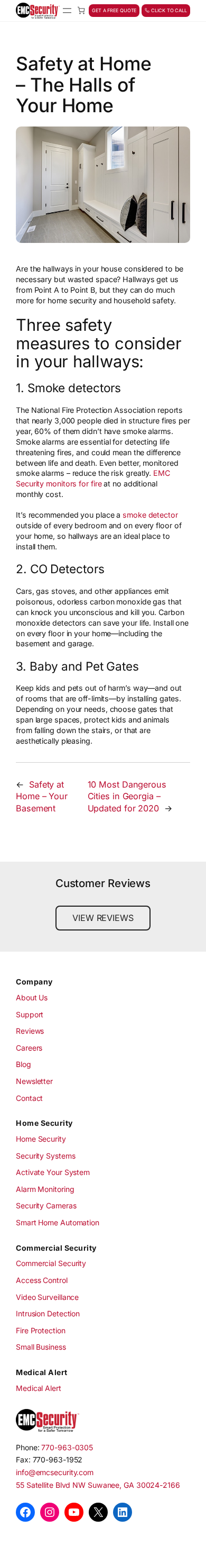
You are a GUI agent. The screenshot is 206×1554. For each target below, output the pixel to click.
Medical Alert (38, 1388)
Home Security (41, 1138)
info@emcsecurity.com (54, 1472)
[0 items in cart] (81, 10)
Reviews (30, 1030)
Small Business (41, 1346)
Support (29, 1014)
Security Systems (45, 1155)
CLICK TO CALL (168, 10)
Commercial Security (51, 1263)
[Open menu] (67, 10)
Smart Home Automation (57, 1222)
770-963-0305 (67, 1447)
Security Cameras (46, 1205)
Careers (29, 1047)
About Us (32, 997)
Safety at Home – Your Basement (42, 796)
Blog (23, 1064)
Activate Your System (53, 1172)
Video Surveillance (47, 1297)
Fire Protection (40, 1330)
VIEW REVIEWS (103, 917)
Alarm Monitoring (45, 1189)
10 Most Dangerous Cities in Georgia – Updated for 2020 (127, 796)
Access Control (42, 1280)
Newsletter (34, 1081)
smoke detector (150, 514)
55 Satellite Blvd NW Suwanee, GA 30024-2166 (98, 1484)
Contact (29, 1098)
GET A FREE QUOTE (114, 10)
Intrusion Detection (48, 1313)
